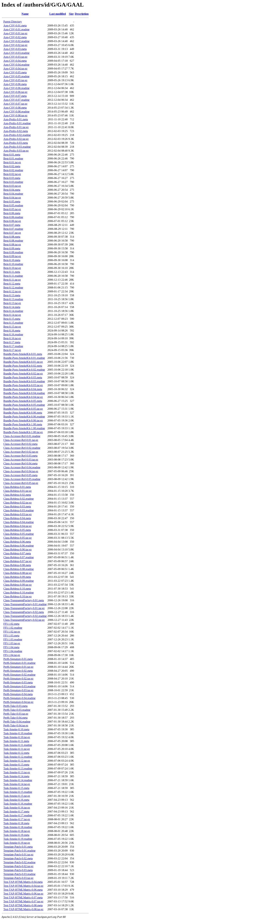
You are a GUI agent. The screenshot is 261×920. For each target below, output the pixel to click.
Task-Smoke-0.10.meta (16, 729)
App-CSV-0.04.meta (15, 60)
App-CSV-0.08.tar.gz (15, 115)
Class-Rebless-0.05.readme (18, 533)
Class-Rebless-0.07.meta (17, 553)
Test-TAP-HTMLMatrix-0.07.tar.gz (23, 901)
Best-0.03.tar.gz (12, 185)
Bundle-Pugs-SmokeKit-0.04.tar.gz (23, 397)
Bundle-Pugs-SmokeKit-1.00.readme (24, 428)
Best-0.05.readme (13, 205)
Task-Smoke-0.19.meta (16, 834)
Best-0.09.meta (11, 248)
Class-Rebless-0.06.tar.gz (17, 549)
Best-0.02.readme (13, 170)
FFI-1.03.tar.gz (11, 643)
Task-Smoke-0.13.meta (16, 764)
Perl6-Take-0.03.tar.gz (15, 713)
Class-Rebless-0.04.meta (17, 518)
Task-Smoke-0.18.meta (16, 823)
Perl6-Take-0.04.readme (16, 721)
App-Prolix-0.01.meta (15, 119)
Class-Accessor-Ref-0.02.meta (20, 443)
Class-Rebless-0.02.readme (18, 498)
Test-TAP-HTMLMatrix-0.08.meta (23, 905)
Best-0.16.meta (11, 330)
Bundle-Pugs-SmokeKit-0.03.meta (22, 377)
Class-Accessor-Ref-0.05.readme (21, 479)
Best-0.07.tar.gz (12, 232)
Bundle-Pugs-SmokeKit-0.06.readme (24, 416)
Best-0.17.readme (13, 346)
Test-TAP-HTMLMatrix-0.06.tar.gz (23, 893)
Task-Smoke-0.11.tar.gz (16, 748)
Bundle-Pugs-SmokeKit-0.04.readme (24, 393)
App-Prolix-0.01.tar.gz (16, 127)
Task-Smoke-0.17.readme (17, 815)
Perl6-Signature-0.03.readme (19, 686)
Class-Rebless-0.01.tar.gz (17, 490)
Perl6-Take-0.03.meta (15, 705)
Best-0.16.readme (13, 334)
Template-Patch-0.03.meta (18, 870)
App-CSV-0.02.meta (15, 37)
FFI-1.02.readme (12, 627)
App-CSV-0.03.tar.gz (15, 56)
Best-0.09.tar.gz (12, 256)
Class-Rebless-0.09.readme (18, 580)
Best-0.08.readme (13, 240)
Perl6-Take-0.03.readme (16, 709)
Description (82, 13)
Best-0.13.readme (13, 299)
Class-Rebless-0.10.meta (17, 588)
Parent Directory (12, 21)
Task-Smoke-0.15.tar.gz (16, 795)
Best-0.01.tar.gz (12, 162)
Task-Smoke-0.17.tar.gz (16, 819)
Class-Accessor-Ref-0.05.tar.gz (20, 483)
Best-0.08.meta (11, 236)
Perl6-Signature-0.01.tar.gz (18, 666)
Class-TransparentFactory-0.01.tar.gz (24, 608)
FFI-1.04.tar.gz (11, 655)
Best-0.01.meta (11, 154)
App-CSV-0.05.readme (16, 76)
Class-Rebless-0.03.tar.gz (17, 514)
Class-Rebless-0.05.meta (17, 529)
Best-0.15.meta (11, 318)
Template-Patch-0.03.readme (19, 874)
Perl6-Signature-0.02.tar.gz (18, 678)
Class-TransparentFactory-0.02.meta (23, 612)
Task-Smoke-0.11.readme (17, 745)
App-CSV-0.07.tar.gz (15, 103)
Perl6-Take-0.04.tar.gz (15, 725)
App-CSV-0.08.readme (16, 111)
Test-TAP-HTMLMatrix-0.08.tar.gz (23, 909)
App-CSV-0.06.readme (16, 88)
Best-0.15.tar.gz (12, 326)
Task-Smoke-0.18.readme (17, 827)
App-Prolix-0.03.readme (17, 146)
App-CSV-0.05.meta (15, 72)
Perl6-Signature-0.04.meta (18, 694)
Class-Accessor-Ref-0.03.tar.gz (20, 459)
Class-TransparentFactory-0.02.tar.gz (24, 619)
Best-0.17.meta (11, 342)
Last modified (57, 13)
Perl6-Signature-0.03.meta (18, 682)
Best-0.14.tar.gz (12, 314)
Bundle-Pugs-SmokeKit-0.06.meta (22, 412)
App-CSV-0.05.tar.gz (15, 80)
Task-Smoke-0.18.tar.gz (16, 831)
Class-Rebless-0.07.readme (18, 557)
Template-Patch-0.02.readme (19, 862)
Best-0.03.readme (13, 181)
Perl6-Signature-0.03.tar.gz (18, 690)
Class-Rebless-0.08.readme (18, 569)
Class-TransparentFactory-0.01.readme (25, 604)
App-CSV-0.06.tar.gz (15, 91)
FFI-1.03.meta (11, 635)
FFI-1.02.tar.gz (11, 631)
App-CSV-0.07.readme (16, 99)
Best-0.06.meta (11, 213)
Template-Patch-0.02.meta (18, 858)
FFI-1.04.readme (12, 651)
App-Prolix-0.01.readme (17, 123)
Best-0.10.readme (13, 264)
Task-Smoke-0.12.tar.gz (16, 760)
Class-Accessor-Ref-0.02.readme (21, 447)
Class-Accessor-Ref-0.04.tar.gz (20, 471)
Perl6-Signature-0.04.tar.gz (18, 702)
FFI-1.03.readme (12, 639)
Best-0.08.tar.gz (12, 244)
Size (71, 13)
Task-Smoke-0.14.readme (17, 780)
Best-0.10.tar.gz (12, 267)
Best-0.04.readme (13, 193)
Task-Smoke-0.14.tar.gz (16, 784)
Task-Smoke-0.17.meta (16, 811)
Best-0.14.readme (13, 310)
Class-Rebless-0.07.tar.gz (17, 561)
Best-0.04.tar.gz (12, 197)
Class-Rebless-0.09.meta (17, 576)
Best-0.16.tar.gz (12, 338)
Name (25, 13)
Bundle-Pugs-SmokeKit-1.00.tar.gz (23, 432)
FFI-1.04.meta (11, 647)
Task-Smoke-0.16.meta (16, 799)
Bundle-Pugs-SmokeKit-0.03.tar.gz (23, 385)
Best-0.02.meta (11, 166)
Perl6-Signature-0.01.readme (19, 662)
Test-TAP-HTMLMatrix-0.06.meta (23, 889)
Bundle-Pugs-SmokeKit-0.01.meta (22, 353)
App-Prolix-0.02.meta (15, 131)
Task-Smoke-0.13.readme (17, 768)
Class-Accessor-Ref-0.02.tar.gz (20, 451)
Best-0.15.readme (13, 322)
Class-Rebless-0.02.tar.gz (17, 502)
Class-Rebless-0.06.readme (18, 545)
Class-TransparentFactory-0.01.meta (23, 600)
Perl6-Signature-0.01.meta (18, 658)
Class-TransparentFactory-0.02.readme (25, 615)
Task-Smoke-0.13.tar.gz (16, 772)
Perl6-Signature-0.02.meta (18, 670)
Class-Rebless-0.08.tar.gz (17, 572)
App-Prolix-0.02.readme (17, 135)
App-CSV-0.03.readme (16, 52)
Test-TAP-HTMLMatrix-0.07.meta (23, 897)
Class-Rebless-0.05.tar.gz (17, 537)
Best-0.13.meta (11, 295)
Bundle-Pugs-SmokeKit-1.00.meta (22, 424)
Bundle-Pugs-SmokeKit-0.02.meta (22, 365)
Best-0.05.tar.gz (12, 209)
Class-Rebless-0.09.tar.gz (17, 584)
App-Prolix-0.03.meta (15, 142)
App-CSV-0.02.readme (16, 41)
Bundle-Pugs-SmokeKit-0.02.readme (24, 369)
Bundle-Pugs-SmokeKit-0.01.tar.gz (23, 361)
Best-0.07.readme (13, 228)
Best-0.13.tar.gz (12, 303)
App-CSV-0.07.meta (15, 95)
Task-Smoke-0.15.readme (17, 791)
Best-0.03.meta (11, 178)
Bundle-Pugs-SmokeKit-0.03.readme (24, 381)
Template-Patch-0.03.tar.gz (18, 877)
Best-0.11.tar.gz (12, 279)
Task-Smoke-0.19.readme (17, 838)
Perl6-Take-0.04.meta (15, 717)
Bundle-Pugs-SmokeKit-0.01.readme (24, 357)
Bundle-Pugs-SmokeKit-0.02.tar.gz (23, 373)
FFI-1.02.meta (11, 623)
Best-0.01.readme (13, 158)
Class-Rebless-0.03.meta (17, 506)
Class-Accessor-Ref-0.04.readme (21, 467)
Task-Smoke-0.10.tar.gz (16, 737)
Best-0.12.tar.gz (12, 291)
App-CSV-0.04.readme (16, 64)
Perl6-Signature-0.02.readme (19, 674)
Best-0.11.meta (11, 271)
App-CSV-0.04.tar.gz (15, 68)
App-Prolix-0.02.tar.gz (16, 138)
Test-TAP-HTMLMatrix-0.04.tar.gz (23, 885)
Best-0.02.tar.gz (12, 174)
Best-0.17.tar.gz (12, 350)
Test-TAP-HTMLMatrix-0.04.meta (23, 881)
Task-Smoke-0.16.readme (17, 803)
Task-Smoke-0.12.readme (17, 756)
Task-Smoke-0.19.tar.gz (16, 842)
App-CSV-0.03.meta (15, 48)
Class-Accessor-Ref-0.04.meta (20, 463)
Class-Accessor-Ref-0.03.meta (20, 455)
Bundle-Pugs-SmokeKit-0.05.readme (24, 404)
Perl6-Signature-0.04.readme (19, 698)
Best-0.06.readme (13, 217)
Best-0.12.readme (13, 287)
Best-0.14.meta (11, 307)
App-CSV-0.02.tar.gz (15, 45)
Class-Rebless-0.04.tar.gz (17, 526)
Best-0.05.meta (11, 201)
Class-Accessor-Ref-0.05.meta (20, 475)
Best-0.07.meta (11, 224)
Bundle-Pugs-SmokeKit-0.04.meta (22, 389)
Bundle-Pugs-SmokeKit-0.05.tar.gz (23, 408)
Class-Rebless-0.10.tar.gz (17, 596)
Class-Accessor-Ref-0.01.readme (21, 436)
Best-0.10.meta (11, 260)
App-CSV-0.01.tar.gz (15, 33)
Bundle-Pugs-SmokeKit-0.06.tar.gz (23, 420)
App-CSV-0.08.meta (15, 107)
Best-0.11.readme (13, 275)
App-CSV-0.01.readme (16, 29)
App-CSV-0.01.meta (15, 25)
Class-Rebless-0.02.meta (17, 494)
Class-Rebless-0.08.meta (17, 565)
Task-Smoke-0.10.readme (17, 733)
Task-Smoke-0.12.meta (16, 752)
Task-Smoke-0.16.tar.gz (16, 807)
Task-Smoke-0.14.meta (16, 776)
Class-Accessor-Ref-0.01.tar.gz (20, 440)
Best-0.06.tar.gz (12, 221)
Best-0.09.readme (13, 252)
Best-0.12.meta (11, 283)
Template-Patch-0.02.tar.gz (18, 866)
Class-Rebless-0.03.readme (18, 510)
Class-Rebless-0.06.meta (17, 541)
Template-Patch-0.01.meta (18, 846)
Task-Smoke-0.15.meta (16, 788)
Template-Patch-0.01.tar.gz (18, 854)
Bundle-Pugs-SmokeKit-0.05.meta (22, 400)
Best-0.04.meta (11, 189)
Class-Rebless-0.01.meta (17, 486)
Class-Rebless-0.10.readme (18, 592)
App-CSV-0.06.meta (15, 84)
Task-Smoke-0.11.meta (16, 741)
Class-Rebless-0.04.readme (18, 522)
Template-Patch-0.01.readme (19, 850)
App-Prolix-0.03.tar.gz (16, 150)
